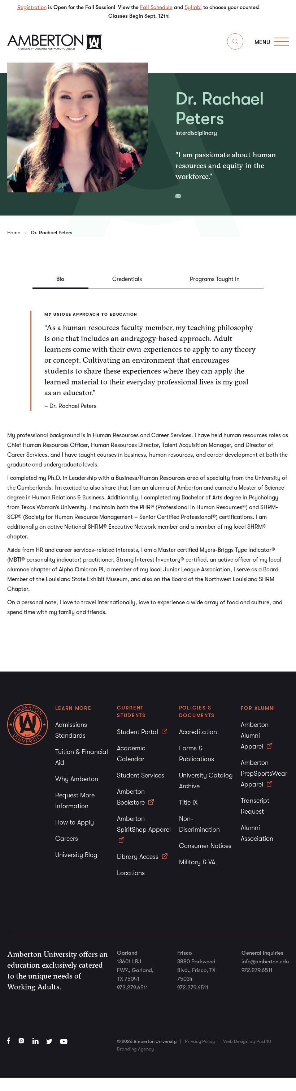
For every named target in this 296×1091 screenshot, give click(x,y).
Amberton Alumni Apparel (255, 735)
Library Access (138, 856)
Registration (32, 7)
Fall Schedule (156, 7)
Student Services (140, 775)
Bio (60, 279)
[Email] (178, 196)
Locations (131, 873)
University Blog (76, 854)
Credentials (127, 279)
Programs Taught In (215, 279)
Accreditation (198, 732)
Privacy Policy (200, 1041)
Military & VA (197, 862)
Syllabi (193, 7)
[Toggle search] (235, 42)
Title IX (188, 802)
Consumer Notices (205, 845)
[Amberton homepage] (54, 48)
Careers (66, 838)
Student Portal (138, 732)
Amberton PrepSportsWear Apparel (264, 773)
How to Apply (74, 822)
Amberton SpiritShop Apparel (144, 824)
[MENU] (281, 41)
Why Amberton (76, 779)
